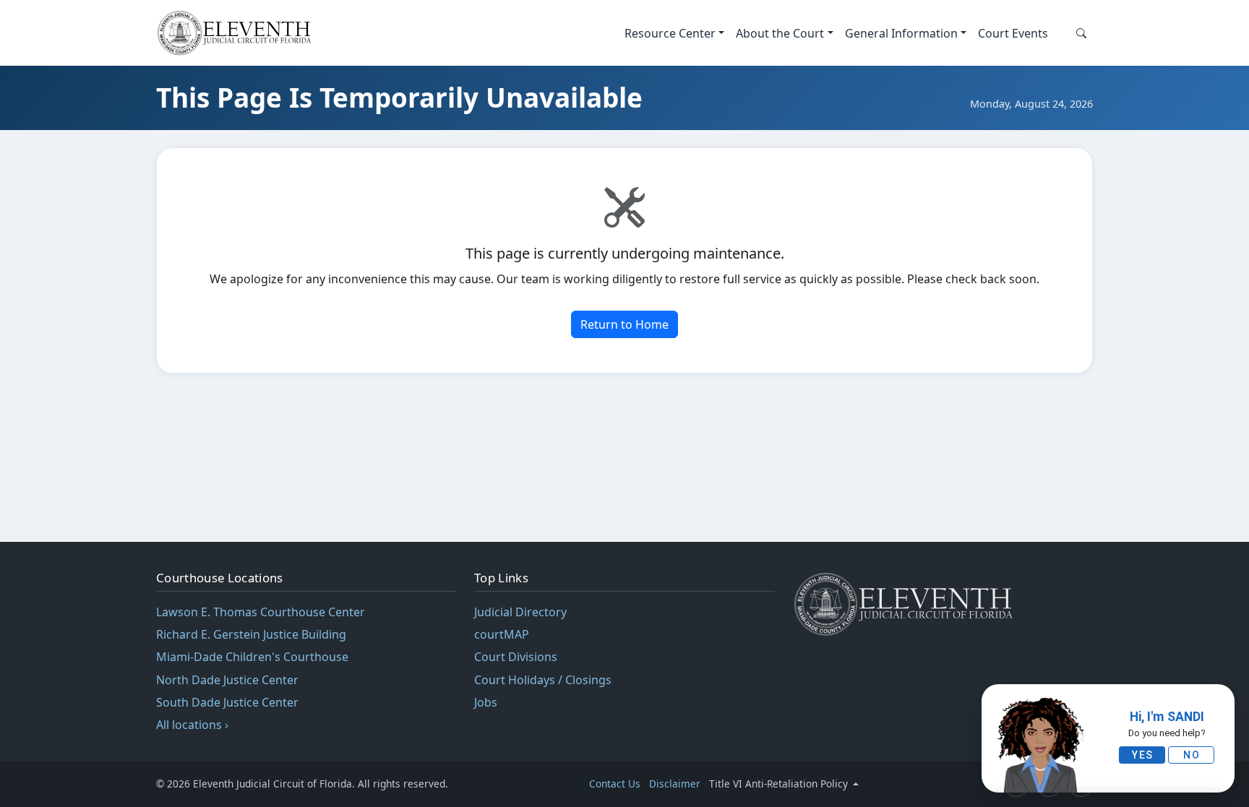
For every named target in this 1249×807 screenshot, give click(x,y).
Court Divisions (515, 657)
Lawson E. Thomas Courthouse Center (260, 612)
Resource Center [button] (670, 33)
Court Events (1013, 33)
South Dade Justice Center (227, 702)
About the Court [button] (780, 33)
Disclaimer (674, 783)
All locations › (192, 725)
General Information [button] (901, 33)
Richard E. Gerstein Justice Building (251, 634)
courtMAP (501, 634)
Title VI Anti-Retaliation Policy (780, 783)
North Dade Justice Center (227, 680)
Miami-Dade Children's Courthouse (252, 657)
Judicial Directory (520, 612)
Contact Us (614, 783)
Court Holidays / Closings (542, 680)
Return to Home (624, 324)
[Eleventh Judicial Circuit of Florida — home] (237, 33)
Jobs (485, 702)
